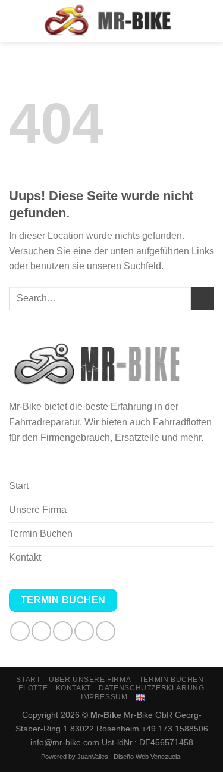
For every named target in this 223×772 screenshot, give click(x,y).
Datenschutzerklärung (151, 688)
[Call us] (105, 631)
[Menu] (16, 20)
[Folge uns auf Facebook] (20, 631)
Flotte (33, 688)
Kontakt (73, 688)
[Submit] (202, 298)
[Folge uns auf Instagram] (41, 631)
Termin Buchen (171, 680)
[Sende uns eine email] (84, 631)
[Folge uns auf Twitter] (63, 631)
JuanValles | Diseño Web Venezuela (128, 756)
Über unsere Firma (90, 680)
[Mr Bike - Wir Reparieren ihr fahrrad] (111, 21)
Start (28, 680)
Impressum (104, 697)
